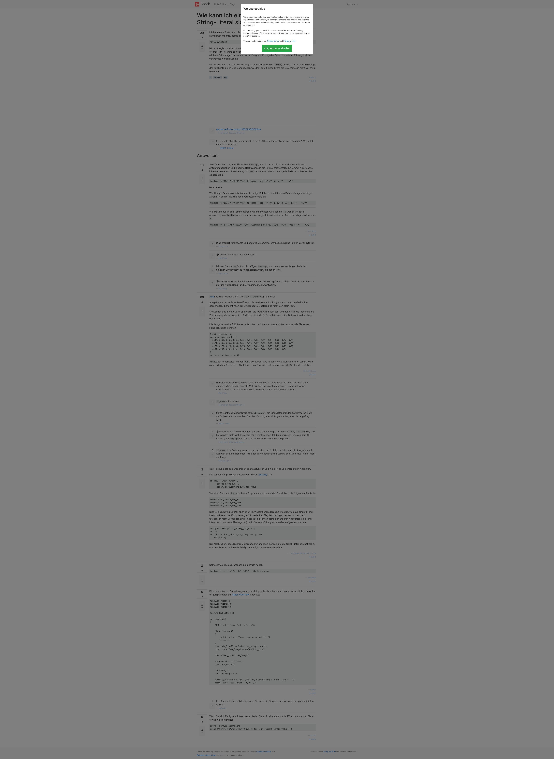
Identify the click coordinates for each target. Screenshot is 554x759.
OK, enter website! (277, 48)
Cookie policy (273, 41)
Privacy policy (289, 41)
